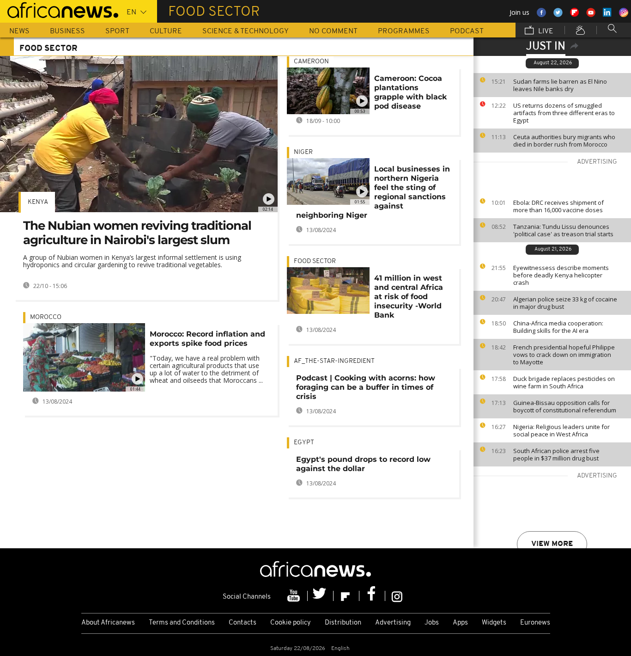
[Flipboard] (346, 596)
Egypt (304, 442)
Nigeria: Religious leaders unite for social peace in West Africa (561, 430)
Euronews (535, 622)
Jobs (432, 622)
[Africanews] (59, 9)
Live (544, 31)
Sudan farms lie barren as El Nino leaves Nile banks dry (560, 85)
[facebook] (372, 596)
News (19, 31)
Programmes (404, 31)
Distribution (343, 622)
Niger (303, 152)
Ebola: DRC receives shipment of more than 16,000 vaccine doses (558, 206)
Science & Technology (245, 31)
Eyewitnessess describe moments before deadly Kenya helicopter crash (561, 275)
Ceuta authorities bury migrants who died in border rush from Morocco (564, 140)
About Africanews (108, 622)
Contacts (242, 622)
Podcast (467, 31)
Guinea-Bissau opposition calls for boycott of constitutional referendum (564, 406)
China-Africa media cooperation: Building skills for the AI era (558, 326)
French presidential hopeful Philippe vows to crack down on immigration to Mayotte (564, 354)
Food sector (315, 261)
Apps (460, 622)
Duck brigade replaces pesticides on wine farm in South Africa (564, 382)
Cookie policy (290, 622)
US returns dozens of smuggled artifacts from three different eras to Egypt (564, 113)
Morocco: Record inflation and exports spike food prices (207, 339)
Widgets (494, 622)
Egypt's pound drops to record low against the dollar (363, 464)
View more (552, 544)
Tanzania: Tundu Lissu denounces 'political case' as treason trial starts (563, 230)
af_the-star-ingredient (334, 361)
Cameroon (311, 61)
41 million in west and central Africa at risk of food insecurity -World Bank (408, 296)
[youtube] (295, 596)
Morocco (45, 317)
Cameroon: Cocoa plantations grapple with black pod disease (410, 92)
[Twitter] (321, 596)
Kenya (38, 202)
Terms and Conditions (182, 622)
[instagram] (397, 596)
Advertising (393, 622)
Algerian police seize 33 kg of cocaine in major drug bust (565, 302)
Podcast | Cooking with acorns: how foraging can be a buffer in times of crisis (365, 387)
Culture (166, 31)
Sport (117, 31)
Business (67, 31)
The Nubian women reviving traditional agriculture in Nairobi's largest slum (137, 232)
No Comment (333, 31)
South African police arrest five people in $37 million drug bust (556, 454)
